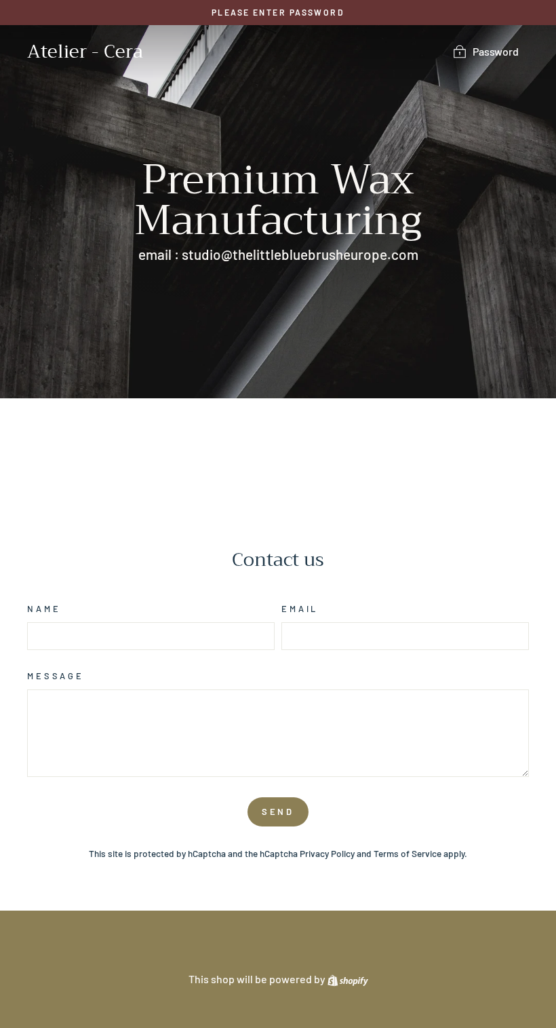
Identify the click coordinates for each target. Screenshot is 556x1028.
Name (43, 608)
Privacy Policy (327, 853)
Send (278, 811)
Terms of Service (407, 853)
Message (55, 675)
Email (299, 608)
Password (496, 51)
